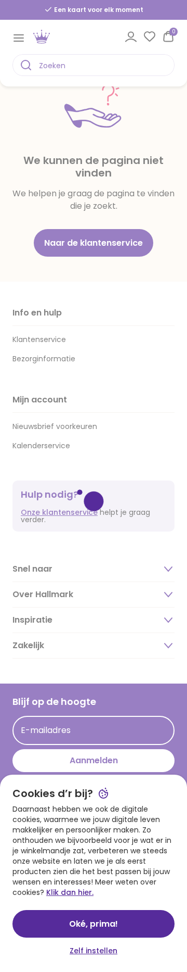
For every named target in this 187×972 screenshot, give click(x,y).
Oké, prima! (93, 924)
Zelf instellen (93, 950)
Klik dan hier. (70, 892)
